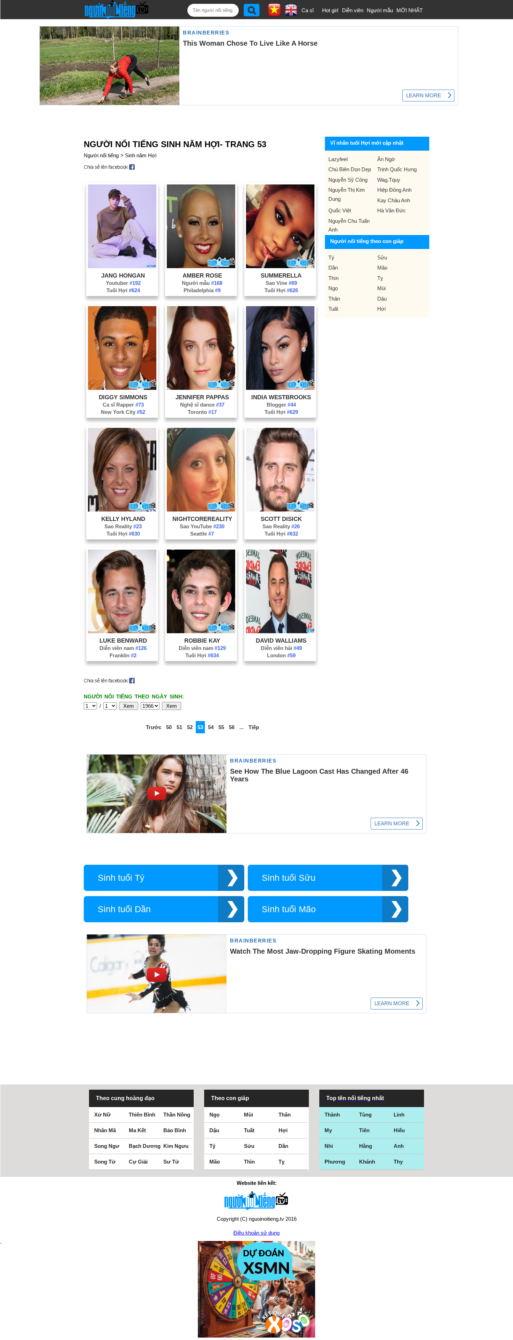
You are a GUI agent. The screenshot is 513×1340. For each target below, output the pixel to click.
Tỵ (380, 278)
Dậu (382, 299)
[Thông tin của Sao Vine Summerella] (280, 266)
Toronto (202, 412)
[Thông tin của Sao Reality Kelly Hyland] (122, 510)
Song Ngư (106, 1146)
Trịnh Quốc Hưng (397, 169)
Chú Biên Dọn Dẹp (349, 169)
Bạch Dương (145, 1146)
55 (221, 727)
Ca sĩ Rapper (123, 405)
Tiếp (253, 727)
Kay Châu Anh (393, 200)
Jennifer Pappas (202, 397)
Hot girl (330, 10)
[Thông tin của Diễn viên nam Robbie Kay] (201, 631)
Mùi (381, 288)
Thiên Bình (142, 1115)
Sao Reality (123, 526)
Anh (399, 1146)
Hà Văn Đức (391, 210)
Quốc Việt (339, 210)
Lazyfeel (338, 159)
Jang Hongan (123, 275)
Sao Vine (281, 283)
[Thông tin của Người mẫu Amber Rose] (201, 266)
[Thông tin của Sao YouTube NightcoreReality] (201, 510)
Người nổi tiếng (101, 155)
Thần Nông (176, 1115)
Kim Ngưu (175, 1146)
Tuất (333, 309)
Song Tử (105, 1162)
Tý (331, 257)
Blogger (281, 405)
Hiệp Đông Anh (394, 190)
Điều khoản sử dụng (256, 1233)
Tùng (365, 1115)
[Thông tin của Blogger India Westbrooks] (280, 388)
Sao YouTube (202, 526)
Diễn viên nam (123, 648)
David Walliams (281, 640)
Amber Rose (202, 275)
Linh (399, 1115)
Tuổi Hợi (123, 290)
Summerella (281, 275)
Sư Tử (171, 1162)
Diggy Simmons (123, 397)
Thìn (333, 278)
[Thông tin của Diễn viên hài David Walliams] (280, 631)
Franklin (123, 655)
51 (179, 727)
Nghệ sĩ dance (202, 405)
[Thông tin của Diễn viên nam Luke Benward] (122, 631)
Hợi (381, 309)
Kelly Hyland (123, 519)
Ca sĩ (308, 10)
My (328, 1130)
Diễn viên (352, 10)
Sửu (382, 257)
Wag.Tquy (388, 180)
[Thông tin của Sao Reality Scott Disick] (280, 510)
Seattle (202, 534)
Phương (335, 1162)
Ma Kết (137, 1130)
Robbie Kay (202, 640)
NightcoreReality (202, 519)
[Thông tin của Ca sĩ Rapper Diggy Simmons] (122, 388)
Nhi (329, 1146)
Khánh (367, 1162)
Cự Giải (138, 1162)
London (281, 655)
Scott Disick (281, 519)
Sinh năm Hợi (140, 155)
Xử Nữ (102, 1115)
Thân (334, 299)
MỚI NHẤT (409, 10)
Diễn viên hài (281, 648)
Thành (332, 1115)
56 (232, 727)
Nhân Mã (105, 1130)
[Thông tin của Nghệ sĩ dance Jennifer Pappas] (201, 388)
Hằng (365, 1146)
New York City (123, 412)
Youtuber (123, 283)
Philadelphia (202, 290)
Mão (382, 268)
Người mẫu (380, 10)
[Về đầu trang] (506, 1333)
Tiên (364, 1130)
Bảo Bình (174, 1130)
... (241, 727)
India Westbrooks (281, 397)
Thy (398, 1162)
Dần (333, 268)
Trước (153, 727)
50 (169, 727)
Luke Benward (123, 640)
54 (211, 727)
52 (190, 727)
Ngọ (333, 288)
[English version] (291, 13)
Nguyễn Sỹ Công (347, 180)
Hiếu (399, 1130)
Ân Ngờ (386, 159)
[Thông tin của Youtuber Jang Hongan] (122, 266)
